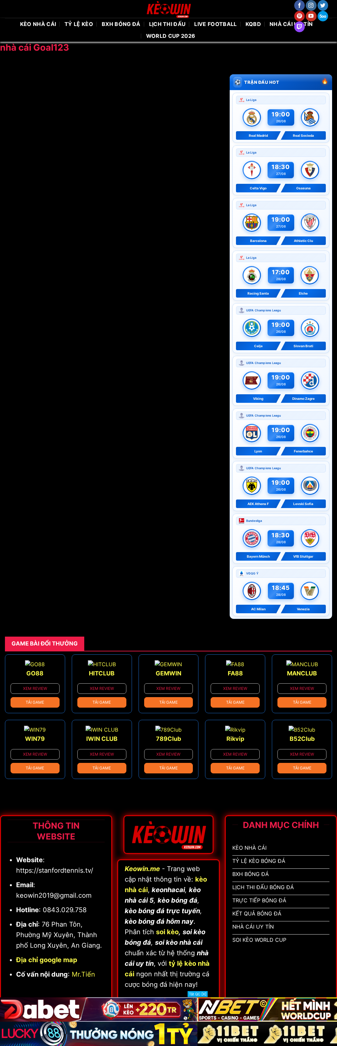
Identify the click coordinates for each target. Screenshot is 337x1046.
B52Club (302, 738)
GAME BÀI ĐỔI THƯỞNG (45, 643)
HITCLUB (102, 673)
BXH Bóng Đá (121, 24)
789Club (168, 738)
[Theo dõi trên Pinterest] (299, 16)
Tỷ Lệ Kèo (79, 24)
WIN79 (35, 738)
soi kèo (167, 932)
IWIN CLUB (101, 738)
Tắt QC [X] (197, 994)
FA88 (235, 673)
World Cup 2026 (170, 36)
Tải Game (35, 702)
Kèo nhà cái (38, 24)
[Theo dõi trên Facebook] (299, 5)
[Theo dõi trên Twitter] (323, 5)
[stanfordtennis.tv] (168, 9)
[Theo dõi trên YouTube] (311, 16)
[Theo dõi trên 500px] (323, 16)
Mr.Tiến (83, 974)
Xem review (35, 688)
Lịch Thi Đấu (167, 24)
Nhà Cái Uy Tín (291, 24)
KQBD (253, 24)
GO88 (34, 673)
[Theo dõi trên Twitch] (299, 26)
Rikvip (235, 738)
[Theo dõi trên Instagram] (311, 5)
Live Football (215, 24)
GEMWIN (168, 673)
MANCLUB (302, 673)
